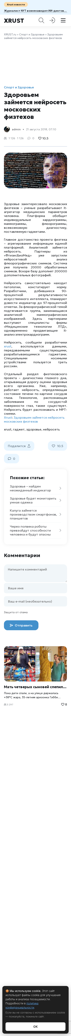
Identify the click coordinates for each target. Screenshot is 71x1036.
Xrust (14, 20)
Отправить (23, 625)
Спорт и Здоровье (31, 34)
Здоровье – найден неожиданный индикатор (30, 488)
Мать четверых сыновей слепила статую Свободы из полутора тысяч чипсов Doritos (35, 687)
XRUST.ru (10, 34)
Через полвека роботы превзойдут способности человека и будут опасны (30, 530)
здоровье (33, 429)
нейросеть (51, 429)
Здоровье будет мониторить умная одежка (33, 500)
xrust (7, 346)
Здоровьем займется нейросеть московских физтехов (34, 419)
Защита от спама (16, 612)
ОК (35, 1026)
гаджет (19, 429)
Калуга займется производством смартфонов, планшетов (33, 514)
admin (16, 129)
